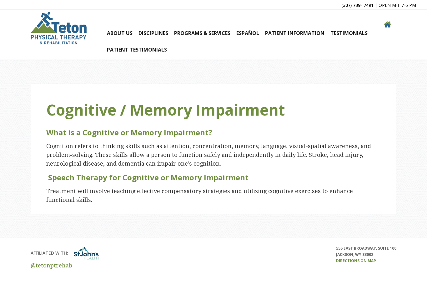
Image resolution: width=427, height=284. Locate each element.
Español (247, 33)
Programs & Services (202, 33)
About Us (120, 33)
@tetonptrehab (51, 265)
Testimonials (349, 33)
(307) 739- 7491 (357, 5)
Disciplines (153, 33)
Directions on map (356, 260)
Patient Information (294, 33)
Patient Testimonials (137, 49)
